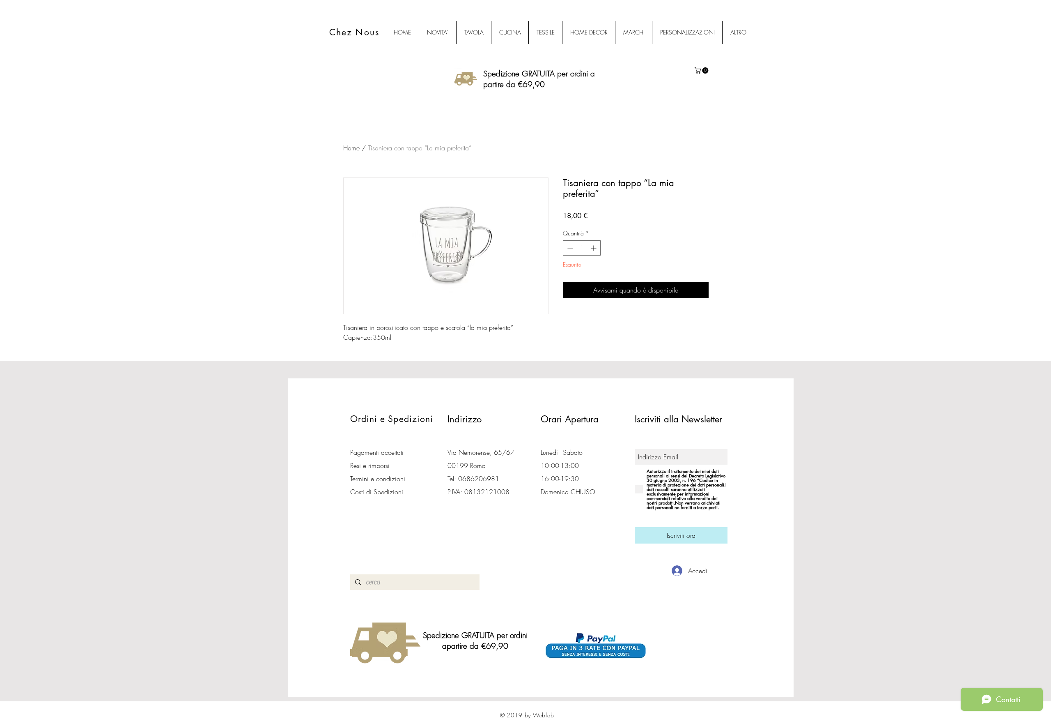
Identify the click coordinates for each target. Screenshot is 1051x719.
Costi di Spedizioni (377, 491)
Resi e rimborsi (370, 465)
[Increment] (594, 248)
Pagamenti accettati (377, 452)
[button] (702, 70)
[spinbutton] (581, 248)
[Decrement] (569, 248)
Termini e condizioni (377, 478)
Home (351, 147)
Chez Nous (354, 32)
